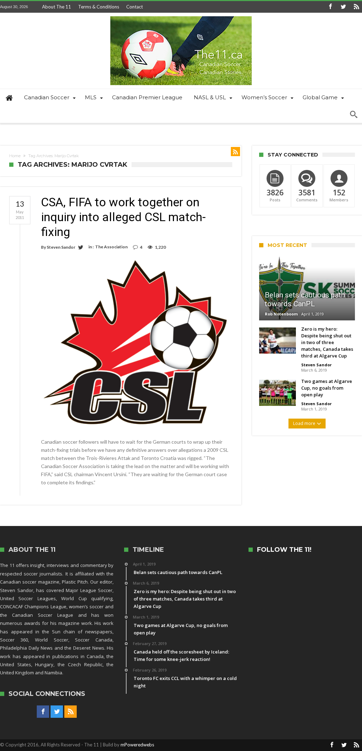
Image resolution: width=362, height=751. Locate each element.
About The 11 (56, 7)
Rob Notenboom (281, 314)
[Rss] (356, 7)
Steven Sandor (61, 247)
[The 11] (181, 16)
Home (15, 155)
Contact (134, 7)
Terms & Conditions (98, 7)
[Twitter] (343, 7)
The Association (111, 246)
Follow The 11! (284, 549)
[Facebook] (330, 7)
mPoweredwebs (137, 744)
